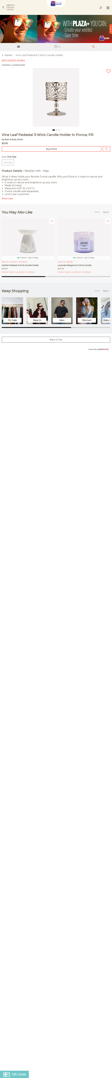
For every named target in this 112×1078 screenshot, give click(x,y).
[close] (107, 500)
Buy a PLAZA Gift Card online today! (81, 560)
